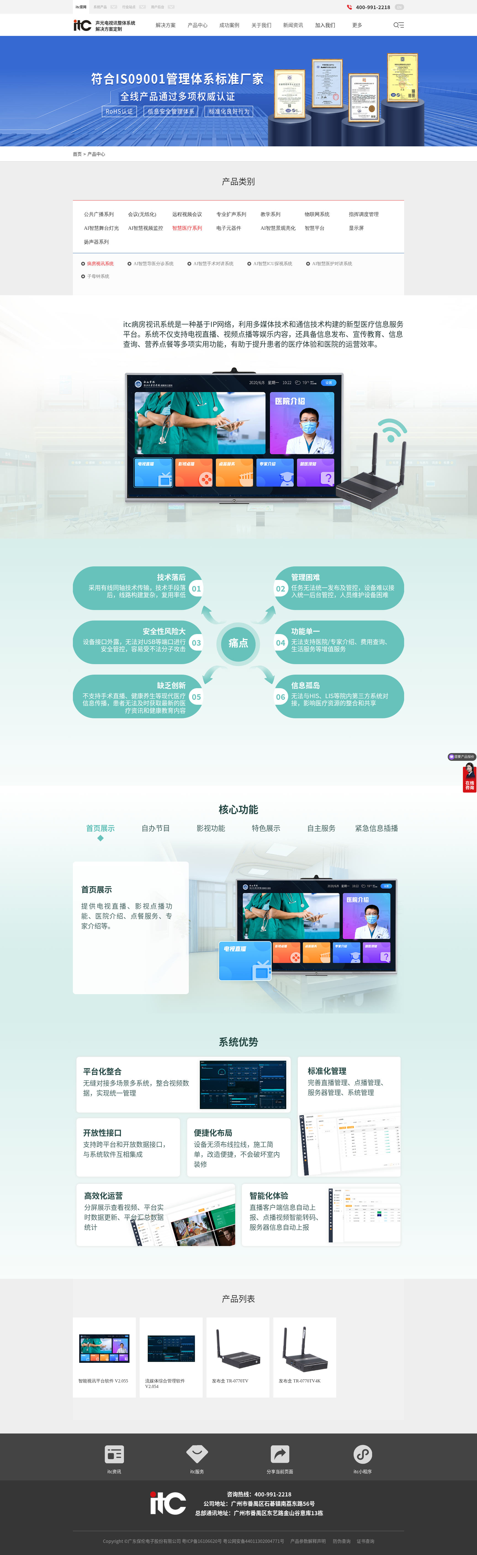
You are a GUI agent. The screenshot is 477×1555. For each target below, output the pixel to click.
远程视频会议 (187, 214)
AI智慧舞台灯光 (101, 228)
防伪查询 (342, 1541)
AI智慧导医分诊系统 (154, 264)
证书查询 (365, 1541)
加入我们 (325, 24)
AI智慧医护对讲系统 (332, 264)
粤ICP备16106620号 (201, 1541)
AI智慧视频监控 (145, 228)
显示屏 (356, 228)
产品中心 (96, 154)
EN (399, 7)
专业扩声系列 (231, 214)
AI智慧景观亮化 (278, 228)
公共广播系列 (99, 214)
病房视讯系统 (100, 264)
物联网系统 (317, 214)
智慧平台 (315, 228)
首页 (77, 154)
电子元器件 (228, 228)
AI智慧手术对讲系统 (214, 264)
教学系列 (270, 214)
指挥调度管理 (364, 214)
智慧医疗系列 (187, 228)
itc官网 (81, 6)
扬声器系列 (96, 242)
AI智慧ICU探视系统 (272, 264)
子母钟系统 (98, 276)
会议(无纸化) (142, 214)
